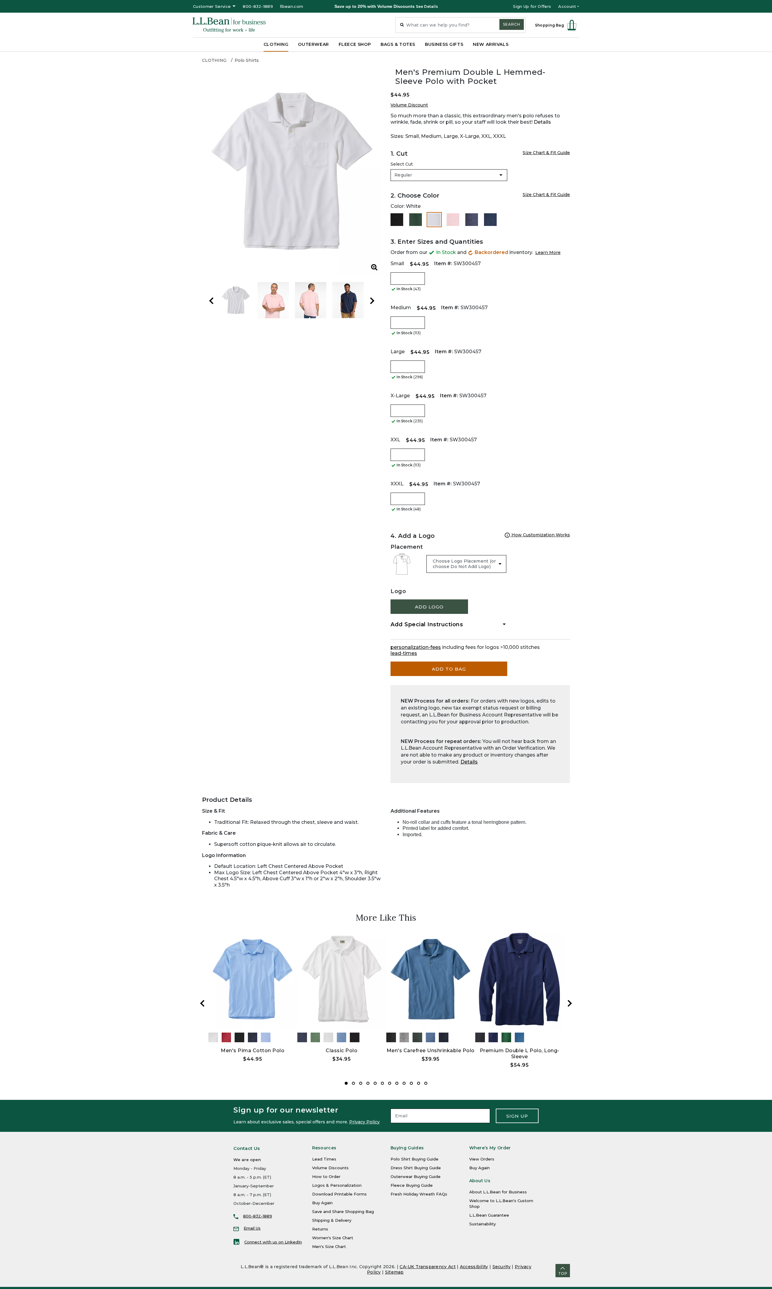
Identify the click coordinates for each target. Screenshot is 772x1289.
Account (567, 6)
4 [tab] (367, 1083)
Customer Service (212, 6)
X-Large (400, 395)
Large (398, 351)
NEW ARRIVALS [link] (490, 44)
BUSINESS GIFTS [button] (444, 44)
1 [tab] (346, 1083)
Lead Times (324, 1159)
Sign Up (517, 1116)
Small (397, 263)
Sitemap (394, 1272)
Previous (211, 301)
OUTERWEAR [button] (313, 44)
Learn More (548, 252)
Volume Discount (409, 105)
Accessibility (474, 1266)
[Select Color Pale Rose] (452, 219)
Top (562, 1273)
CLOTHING (214, 60)
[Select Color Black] (396, 219)
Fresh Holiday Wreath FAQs (419, 1194)
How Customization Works (540, 535)
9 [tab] (404, 1083)
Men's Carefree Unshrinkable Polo (431, 1050)
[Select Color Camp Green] (415, 219)
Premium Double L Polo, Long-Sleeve (519, 1053)
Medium (401, 307)
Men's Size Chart (329, 1246)
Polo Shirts (247, 60)
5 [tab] (375, 1083)
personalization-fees (416, 647)
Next (372, 301)
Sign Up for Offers (532, 6)
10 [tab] (411, 1083)
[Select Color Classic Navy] (471, 219)
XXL (395, 440)
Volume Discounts (330, 1167)
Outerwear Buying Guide (416, 1176)
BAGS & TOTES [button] (398, 44)
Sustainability (482, 1223)
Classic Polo (341, 1050)
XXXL (397, 484)
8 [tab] (396, 1083)
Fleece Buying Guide (412, 1185)
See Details (427, 6)
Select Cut (402, 164)
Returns (320, 1229)
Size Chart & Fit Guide (546, 152)
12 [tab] (425, 1083)
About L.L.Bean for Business (498, 1191)
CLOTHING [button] (276, 44)
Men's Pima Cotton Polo (252, 1050)
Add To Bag (449, 669)
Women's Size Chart (332, 1237)
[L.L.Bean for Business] (229, 25)
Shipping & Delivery (331, 1220)
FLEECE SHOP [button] (355, 44)
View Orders (481, 1159)
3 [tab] (360, 1083)
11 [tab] (418, 1083)
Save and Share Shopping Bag (343, 1211)
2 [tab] (353, 1083)
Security (501, 1266)
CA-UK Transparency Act (428, 1266)
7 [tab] (389, 1083)
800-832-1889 (258, 6)
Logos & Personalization (337, 1185)
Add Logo (429, 607)
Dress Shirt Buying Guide (416, 1167)
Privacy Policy (364, 1122)
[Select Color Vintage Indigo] (490, 219)
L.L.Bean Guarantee (489, 1215)
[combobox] (460, 25)
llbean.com (291, 6)
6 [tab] (382, 1083)
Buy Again (322, 1202)
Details (542, 122)
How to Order (326, 1176)
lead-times (404, 653)
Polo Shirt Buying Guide (414, 1159)
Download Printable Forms (339, 1194)
